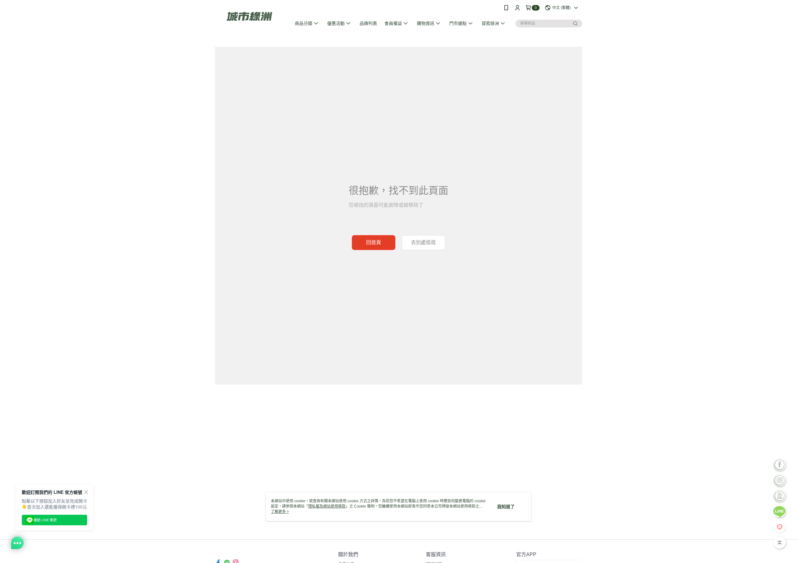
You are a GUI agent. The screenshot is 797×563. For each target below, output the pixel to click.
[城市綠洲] (249, 16)
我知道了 (506, 506)
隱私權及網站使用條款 (327, 506)
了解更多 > (280, 511)
